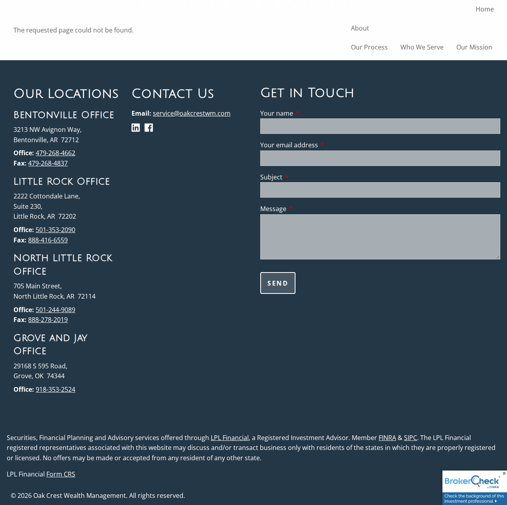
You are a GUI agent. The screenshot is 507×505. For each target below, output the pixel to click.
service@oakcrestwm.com (192, 113)
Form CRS (60, 474)
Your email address (321, 145)
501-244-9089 (55, 309)
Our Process (369, 47)
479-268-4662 (55, 153)
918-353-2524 (55, 389)
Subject (303, 177)
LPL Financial (230, 437)
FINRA (387, 437)
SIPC (410, 437)
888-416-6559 (48, 240)
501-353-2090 (55, 229)
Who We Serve (422, 47)
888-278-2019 (48, 319)
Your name (308, 113)
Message (305, 208)
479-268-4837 (48, 163)
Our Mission (474, 47)
